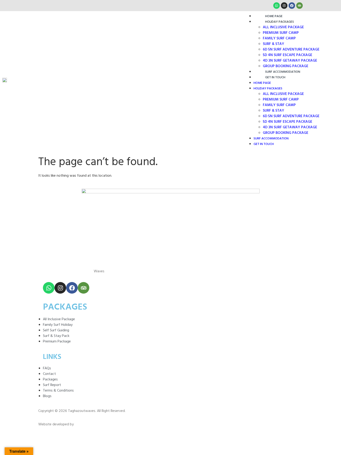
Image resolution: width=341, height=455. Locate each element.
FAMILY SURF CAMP (279, 38)
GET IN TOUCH (275, 77)
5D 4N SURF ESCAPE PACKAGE (287, 55)
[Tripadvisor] (299, 5)
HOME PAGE (274, 16)
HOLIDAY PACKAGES (279, 22)
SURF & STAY (273, 44)
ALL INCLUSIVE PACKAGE (283, 27)
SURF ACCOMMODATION (282, 72)
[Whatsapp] (276, 5)
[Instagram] (284, 5)
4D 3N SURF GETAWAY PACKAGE (290, 61)
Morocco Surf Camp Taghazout (68, 271)
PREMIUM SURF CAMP (281, 33)
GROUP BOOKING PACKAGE (285, 66)
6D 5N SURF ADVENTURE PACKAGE (291, 50)
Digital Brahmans (88, 424)
